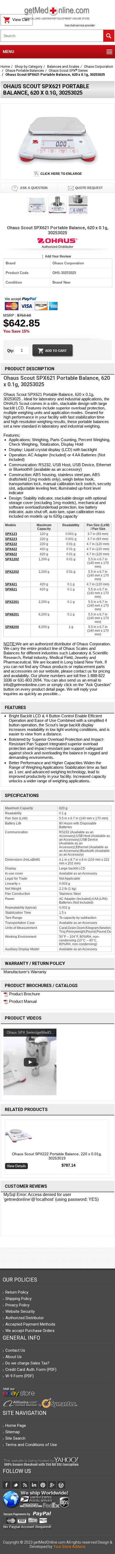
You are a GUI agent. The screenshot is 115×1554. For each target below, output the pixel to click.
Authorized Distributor (57, 247)
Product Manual (22, 1001)
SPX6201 (12, 614)
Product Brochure (24, 994)
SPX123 (11, 534)
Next (112, 1148)
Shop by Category (28, 67)
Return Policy (16, 1292)
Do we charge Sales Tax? (27, 1363)
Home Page (15, 1425)
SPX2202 (12, 572)
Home (5, 67)
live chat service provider (80, 25)
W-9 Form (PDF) (19, 1376)
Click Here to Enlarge (61, 174)
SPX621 (11, 589)
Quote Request (89, 188)
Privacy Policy (17, 1305)
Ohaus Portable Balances (24, 71)
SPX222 (11, 544)
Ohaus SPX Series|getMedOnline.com (36, 1032)
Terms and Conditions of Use (31, 1444)
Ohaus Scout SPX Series (68, 71)
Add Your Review (58, 256)
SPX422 (11, 549)
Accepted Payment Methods (30, 1324)
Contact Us (15, 1350)
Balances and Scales (63, 67)
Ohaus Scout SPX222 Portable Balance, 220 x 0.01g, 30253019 (57, 1156)
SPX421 (11, 584)
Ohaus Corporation (98, 67)
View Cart (20, 19)
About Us (13, 1356)
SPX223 (11, 539)
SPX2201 (12, 602)
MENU (8, 51)
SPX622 (11, 554)
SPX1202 (12, 559)
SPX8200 (12, 627)
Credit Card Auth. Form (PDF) (30, 1369)
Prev (3, 1148)
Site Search (15, 1438)
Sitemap (12, 1432)
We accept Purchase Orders (30, 1330)
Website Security (20, 1311)
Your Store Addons (69, 1546)
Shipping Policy (18, 1298)
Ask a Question (33, 188)
